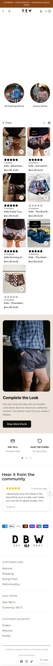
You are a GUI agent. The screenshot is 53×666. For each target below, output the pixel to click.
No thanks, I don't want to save (26, 352)
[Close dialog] (49, 3)
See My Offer (26, 342)
